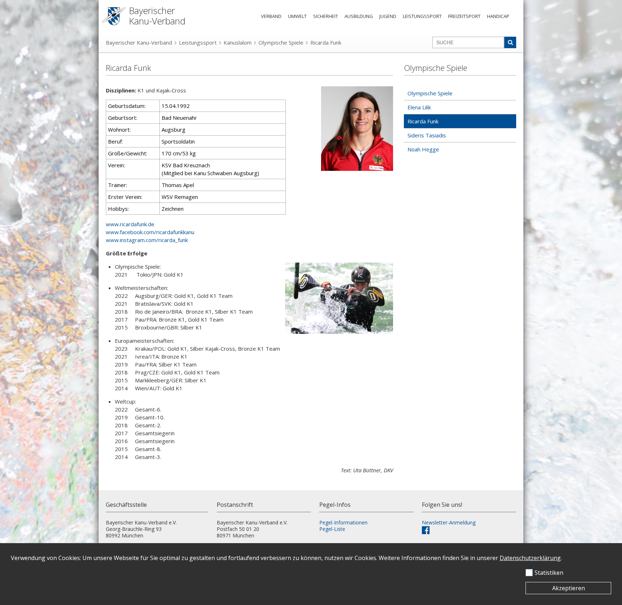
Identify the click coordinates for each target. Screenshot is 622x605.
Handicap (498, 16)
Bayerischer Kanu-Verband (139, 42)
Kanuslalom (238, 42)
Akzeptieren (568, 588)
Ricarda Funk (325, 42)
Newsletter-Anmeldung (448, 522)
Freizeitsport (464, 16)
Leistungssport (422, 16)
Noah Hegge (423, 149)
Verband (271, 16)
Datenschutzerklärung (530, 558)
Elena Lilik (419, 107)
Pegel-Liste (332, 529)
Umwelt (297, 16)
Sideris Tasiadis (426, 135)
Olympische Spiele (280, 42)
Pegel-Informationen (343, 522)
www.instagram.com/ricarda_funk (147, 240)
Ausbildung (358, 16)
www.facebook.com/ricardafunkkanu (150, 232)
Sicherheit (325, 16)
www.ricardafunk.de (130, 224)
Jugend (387, 16)
